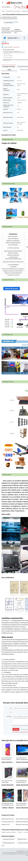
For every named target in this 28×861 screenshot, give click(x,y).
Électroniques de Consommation (13, 11)
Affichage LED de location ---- (8, 819)
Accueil (3, 11)
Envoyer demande (8, 22)
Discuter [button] (16, 22)
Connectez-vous (7, 59)
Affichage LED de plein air (22, 821)
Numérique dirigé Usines (8, 843)
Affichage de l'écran (22, 839)
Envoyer (16, 729)
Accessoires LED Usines (8, 839)
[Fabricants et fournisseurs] (14, 2)
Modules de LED (5, 824)
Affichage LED (25, 11)
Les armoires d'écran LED (8, 821)
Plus (3, 845)
